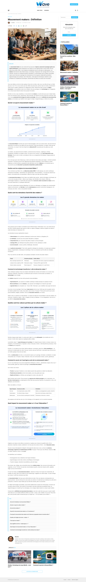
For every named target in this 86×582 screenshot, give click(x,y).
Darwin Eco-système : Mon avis (67, 56)
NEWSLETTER (74, 4)
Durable (46, 10)
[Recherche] (75, 10)
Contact (69, 579)
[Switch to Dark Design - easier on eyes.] (77, 10)
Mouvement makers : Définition (69, 72)
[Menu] (8, 10)
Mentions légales (75, 579)
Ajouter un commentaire (32, 571)
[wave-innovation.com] (43, 4)
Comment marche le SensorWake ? (43, 565)
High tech (39, 10)
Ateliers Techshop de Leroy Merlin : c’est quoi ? (19, 565)
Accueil (9, 13)
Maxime (13, 22)
